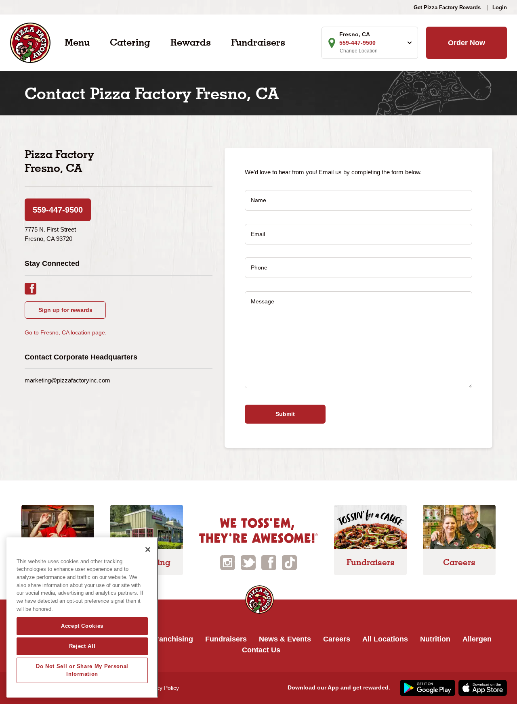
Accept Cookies (82, 626)
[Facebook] (34, 287)
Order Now (466, 43)
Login (499, 7)
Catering (130, 42)
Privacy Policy (161, 688)
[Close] (148, 549)
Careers (336, 639)
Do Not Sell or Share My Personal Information (82, 670)
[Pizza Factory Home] (30, 42)
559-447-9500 (58, 209)
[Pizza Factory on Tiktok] (289, 561)
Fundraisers (258, 42)
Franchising (172, 639)
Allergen (477, 639)
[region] (82, 617)
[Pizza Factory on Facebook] (268, 561)
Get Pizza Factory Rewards (447, 7)
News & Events (285, 639)
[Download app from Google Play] (426, 687)
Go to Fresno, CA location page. (66, 332)
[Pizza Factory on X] (248, 561)
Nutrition (435, 639)
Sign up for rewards (65, 310)
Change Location (359, 51)
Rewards (190, 42)
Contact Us (261, 650)
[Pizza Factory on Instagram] (227, 561)
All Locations (385, 639)
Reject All (82, 646)
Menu (77, 42)
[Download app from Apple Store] (481, 687)
